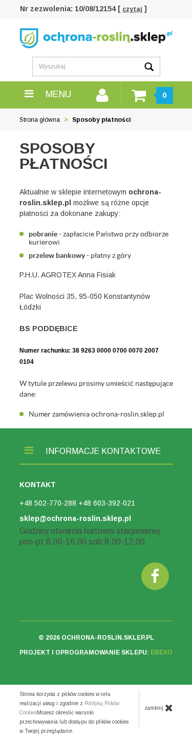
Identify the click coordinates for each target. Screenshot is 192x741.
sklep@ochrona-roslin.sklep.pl (75, 518)
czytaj (132, 9)
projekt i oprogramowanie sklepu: (96, 652)
